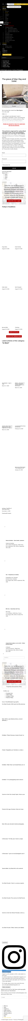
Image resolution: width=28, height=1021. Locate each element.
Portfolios (4, 44)
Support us (4, 51)
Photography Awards (8, 38)
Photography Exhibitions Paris (13, 30)
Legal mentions (7, 1010)
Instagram (6, 63)
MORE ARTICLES (14, 332)
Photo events (5, 24)
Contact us (4, 50)
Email (3, 152)
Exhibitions (7, 15)
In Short (6, 343)
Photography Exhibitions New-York (13, 31)
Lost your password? (6, 171)
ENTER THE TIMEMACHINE (14, 336)
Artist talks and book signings (10, 40)
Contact (5, 1014)
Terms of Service (7, 1011)
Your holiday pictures (8, 47)
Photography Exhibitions (9, 27)
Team (5, 1007)
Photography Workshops (9, 37)
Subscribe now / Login (14, 200)
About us (6, 1005)
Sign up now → (5, 173)
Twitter (6, 62)
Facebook (6, 60)
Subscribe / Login (7, 54)
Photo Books (7, 41)
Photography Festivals (9, 34)
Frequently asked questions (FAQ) (14, 686)
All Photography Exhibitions (12, 28)
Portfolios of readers (8, 46)
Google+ (6, 65)
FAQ (3, 49)
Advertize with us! (8, 1013)
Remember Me (6, 165)
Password (4, 158)
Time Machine (6, 22)
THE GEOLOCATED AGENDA (9, 25)
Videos (6, 21)
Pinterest (6, 66)
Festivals (6, 18)
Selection (4, 43)
